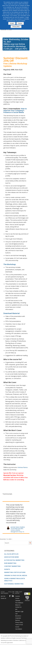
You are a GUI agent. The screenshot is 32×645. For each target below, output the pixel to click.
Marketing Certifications (14, 563)
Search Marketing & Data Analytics (14, 570)
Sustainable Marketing (13, 574)
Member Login (19, 601)
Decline (20, 23)
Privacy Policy (19, 612)
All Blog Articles (11, 544)
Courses (17, 586)
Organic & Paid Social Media (15, 566)
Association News (11, 547)
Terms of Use (19, 615)
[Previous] (24, 503)
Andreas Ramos (23, 467)
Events (7, 559)
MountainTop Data (9, 475)
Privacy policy (16, 26)
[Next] (27, 503)
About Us (17, 595)
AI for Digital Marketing (14, 550)
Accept (12, 23)
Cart (16, 604)
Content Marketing (12, 556)
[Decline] (30, 15)
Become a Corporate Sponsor (18, 608)
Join (16, 599)
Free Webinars (19, 593)
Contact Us (18, 597)
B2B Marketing (10, 553)
